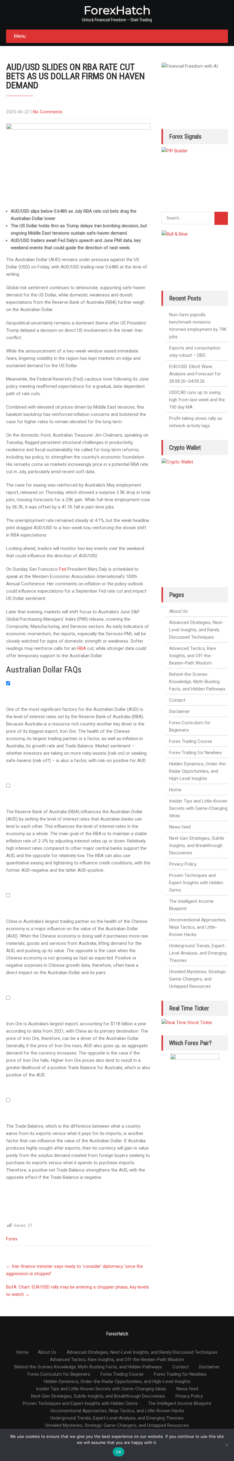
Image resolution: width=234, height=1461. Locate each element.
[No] (226, 1445)
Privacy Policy (183, 864)
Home (175, 790)
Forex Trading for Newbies (195, 752)
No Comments (47, 112)
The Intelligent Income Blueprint (191, 905)
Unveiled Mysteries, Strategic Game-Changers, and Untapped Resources (197, 979)
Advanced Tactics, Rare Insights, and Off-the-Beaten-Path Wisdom (192, 656)
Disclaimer (179, 711)
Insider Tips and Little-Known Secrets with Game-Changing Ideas (198, 808)
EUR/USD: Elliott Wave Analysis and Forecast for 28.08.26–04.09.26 (195, 374)
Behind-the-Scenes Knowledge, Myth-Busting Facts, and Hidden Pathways (197, 682)
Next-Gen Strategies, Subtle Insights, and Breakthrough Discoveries (196, 845)
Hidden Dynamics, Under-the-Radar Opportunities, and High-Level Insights (198, 771)
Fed (62, 569)
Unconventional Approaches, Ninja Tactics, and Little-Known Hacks (197, 927)
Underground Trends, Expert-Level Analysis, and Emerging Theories (198, 953)
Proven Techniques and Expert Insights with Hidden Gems (196, 883)
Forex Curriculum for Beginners (190, 726)
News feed (180, 827)
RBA (81, 648)
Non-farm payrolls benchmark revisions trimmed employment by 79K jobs (198, 325)
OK (119, 1451)
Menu (20, 36)
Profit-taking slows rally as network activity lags (195, 422)
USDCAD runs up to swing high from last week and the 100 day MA (197, 400)
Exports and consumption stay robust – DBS (195, 351)
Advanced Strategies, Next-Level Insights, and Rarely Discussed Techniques (196, 630)
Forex (11, 1239)
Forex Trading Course (190, 741)
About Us (178, 611)
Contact (177, 700)
